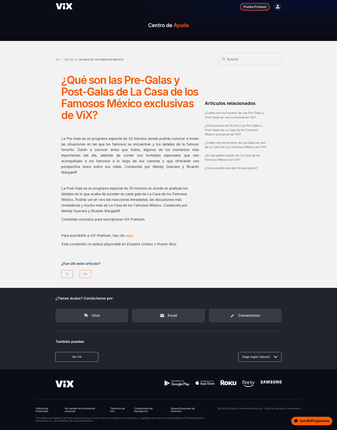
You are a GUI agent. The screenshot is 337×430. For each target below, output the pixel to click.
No (85, 273)
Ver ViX (69, 59)
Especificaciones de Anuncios (183, 410)
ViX (57, 59)
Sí (67, 273)
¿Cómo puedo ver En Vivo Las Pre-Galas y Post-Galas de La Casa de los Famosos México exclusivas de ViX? (233, 130)
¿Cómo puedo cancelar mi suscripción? (231, 168)
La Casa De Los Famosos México (100, 59)
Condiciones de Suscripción (143, 410)
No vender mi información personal (80, 410)
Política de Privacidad (42, 410)
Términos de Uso (117, 410)
